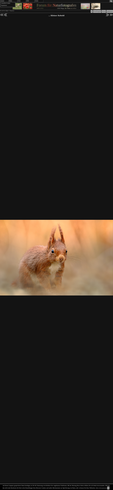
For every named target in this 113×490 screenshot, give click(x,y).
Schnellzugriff (97, 11)
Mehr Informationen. (101, 488)
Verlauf (104, 11)
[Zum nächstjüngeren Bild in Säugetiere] (5, 15)
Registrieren (4, 5)
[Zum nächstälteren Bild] (111, 15)
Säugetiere (12, 10)
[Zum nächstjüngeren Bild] (2, 15)
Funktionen (110, 11)
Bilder (7, 10)
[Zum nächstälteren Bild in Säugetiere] (107, 15)
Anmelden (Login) (5, 3)
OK (108, 488)
